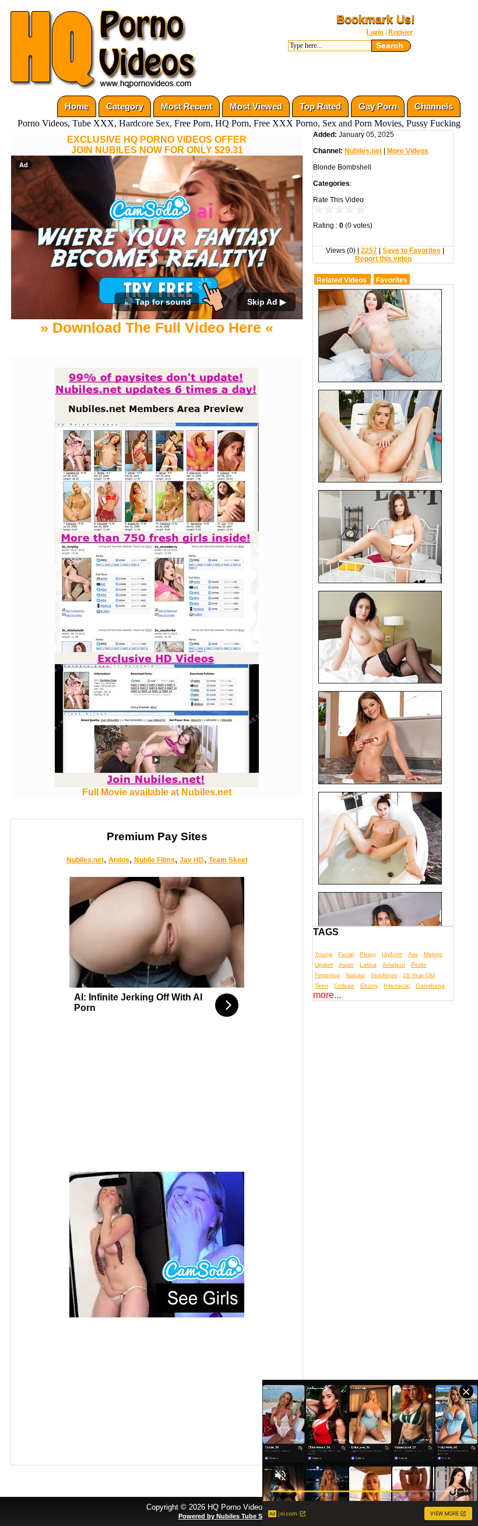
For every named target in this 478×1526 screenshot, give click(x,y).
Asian (346, 964)
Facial (346, 954)
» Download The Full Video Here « (156, 327)
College (344, 985)
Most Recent (186, 106)
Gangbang (430, 985)
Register (400, 32)
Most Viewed (256, 106)
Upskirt (324, 964)
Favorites (391, 280)
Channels (433, 106)
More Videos (407, 151)
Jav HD (192, 860)
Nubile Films (154, 860)
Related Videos (342, 280)
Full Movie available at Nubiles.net (156, 792)
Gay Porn (377, 106)
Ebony (369, 985)
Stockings (384, 975)
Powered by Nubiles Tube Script (227, 1516)
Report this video (383, 259)
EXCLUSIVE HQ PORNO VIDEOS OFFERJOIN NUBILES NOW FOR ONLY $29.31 (157, 145)
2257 (369, 250)
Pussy (368, 954)
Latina (368, 964)
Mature (433, 954)
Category (124, 106)
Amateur (393, 964)
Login (375, 32)
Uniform (392, 954)
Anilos (118, 860)
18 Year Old (419, 975)
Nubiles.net (85, 860)
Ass (413, 954)
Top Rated (320, 106)
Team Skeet (228, 860)
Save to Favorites (411, 250)
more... (327, 995)
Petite (419, 964)
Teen (321, 985)
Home (77, 106)
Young (323, 954)
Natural (355, 975)
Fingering (327, 975)
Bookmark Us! (375, 19)
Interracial (397, 985)
